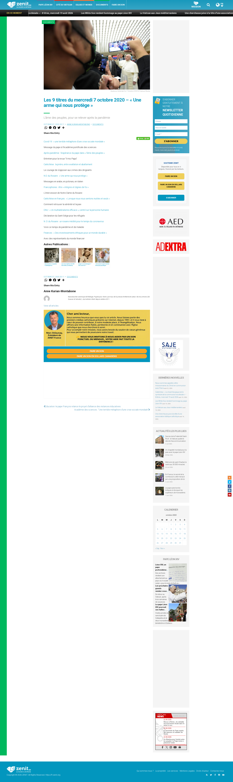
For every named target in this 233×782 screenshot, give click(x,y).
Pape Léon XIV (45, 5)
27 (162, 543)
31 (180, 543)
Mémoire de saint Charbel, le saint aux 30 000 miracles (176, 463)
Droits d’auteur (202, 771)
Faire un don (118, 5)
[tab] (163, 715)
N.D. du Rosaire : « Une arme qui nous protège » (65, 175)
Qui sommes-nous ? (145, 771)
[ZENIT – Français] (22, 5)
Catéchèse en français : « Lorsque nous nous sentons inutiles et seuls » (77, 198)
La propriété (160, 771)
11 (185, 529)
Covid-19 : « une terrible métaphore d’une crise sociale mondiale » (74, 141)
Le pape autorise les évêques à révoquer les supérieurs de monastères (175, 490)
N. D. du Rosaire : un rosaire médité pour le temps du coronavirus (74, 221)
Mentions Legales (187, 771)
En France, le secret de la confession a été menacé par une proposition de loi (175, 476)
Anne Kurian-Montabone (78, 124)
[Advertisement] (97, 383)
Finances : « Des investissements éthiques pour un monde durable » (75, 233)
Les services (172, 771)
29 (171, 543)
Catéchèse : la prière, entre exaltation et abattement (68, 164)
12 (158, 534)
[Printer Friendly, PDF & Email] (143, 138)
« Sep (157, 548)
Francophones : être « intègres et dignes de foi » (66, 187)
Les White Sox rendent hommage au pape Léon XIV (65, 13)
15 (171, 534)
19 (158, 538)
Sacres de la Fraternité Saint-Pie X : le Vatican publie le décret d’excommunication (176, 438)
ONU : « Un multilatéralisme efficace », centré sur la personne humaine (76, 210)
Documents (102, 5)
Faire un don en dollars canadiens (97, 356)
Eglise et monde (84, 5)
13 (162, 534)
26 (158, 543)
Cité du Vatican (64, 5)
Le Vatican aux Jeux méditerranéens (117, 13)
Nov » (162, 548)
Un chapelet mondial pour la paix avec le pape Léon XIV (176, 451)
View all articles (51, 305)
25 (185, 538)
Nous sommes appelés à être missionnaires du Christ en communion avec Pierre (170, 385)
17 (180, 534)
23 (176, 538)
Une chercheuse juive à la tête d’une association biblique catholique (177, 13)
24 (180, 538)
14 (167, 534)
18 (185, 534)
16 (176, 534)
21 (167, 538)
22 (171, 538)
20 (162, 538)
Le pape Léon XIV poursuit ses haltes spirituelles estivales (161, 609)
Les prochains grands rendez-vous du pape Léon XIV (161, 591)
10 (180, 529)
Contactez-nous (217, 771)
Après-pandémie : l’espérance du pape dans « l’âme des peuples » (74, 153)
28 (167, 543)
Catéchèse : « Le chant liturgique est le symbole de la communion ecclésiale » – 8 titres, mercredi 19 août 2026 (170, 394)
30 (176, 543)
